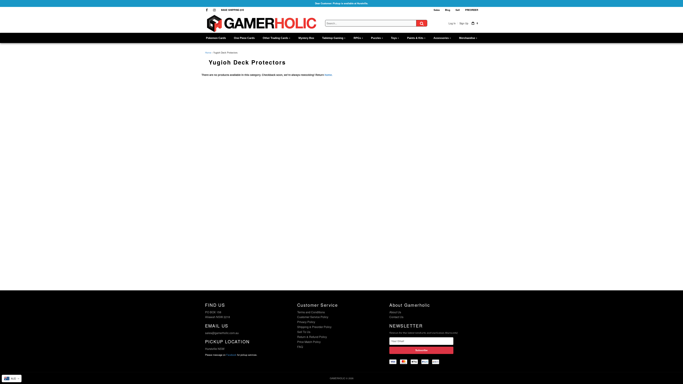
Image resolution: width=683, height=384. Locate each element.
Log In (452, 23)
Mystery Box (306, 37)
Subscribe (421, 350)
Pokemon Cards (216, 37)
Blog (447, 10)
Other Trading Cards (276, 37)
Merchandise (468, 37)
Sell (458, 10)
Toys (395, 37)
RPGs (358, 37)
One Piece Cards (244, 37)
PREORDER (471, 10)
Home (208, 52)
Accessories (442, 37)
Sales (437, 10)
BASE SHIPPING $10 (232, 10)
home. (328, 75)
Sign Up (463, 23)
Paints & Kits (416, 37)
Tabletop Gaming (333, 37)
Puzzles (377, 37)
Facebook (231, 354)
